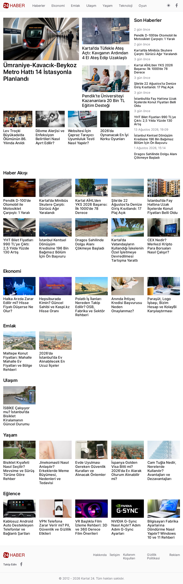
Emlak (75, 6)
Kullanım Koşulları (129, 556)
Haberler (38, 6)
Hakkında (100, 555)
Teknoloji (125, 6)
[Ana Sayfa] (14, 5)
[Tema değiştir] (168, 5)
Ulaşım (91, 6)
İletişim (115, 555)
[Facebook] (176, 5)
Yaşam (108, 6)
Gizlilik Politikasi (153, 556)
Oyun (143, 6)
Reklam (174, 555)
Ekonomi (58, 6)
